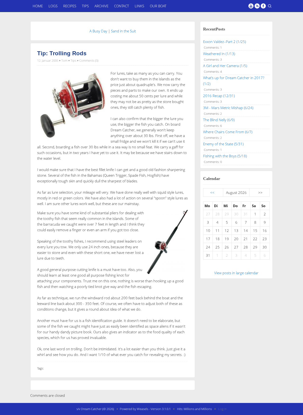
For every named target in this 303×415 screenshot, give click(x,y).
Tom (64, 60)
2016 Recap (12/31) (219, 95)
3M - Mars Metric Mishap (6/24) (228, 107)
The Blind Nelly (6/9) (219, 119)
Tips (85, 6)
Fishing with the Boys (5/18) (225, 156)
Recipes (69, 6)
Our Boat (158, 6)
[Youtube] (251, 6)
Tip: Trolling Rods (61, 53)
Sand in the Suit (123, 31)
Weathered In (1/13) (219, 53)
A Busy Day (98, 31)
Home (38, 6)
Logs (53, 6)
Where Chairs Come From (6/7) (227, 131)
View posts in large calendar (236, 272)
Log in (222, 409)
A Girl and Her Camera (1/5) (225, 65)
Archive (101, 6)
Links (139, 6)
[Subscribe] (257, 6)
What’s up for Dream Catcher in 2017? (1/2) (233, 80)
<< (212, 192)
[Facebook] (263, 6)
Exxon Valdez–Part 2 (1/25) (224, 41)
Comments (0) (88, 60)
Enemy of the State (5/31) (223, 143)
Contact (121, 6)
